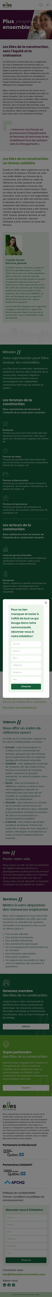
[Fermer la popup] (46, 602)
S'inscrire (26, 686)
